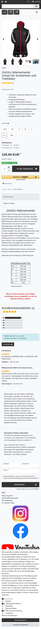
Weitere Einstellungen (9, 615)
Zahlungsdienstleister (13, 603)
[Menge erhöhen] (8, 167)
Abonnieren (19, 484)
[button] (20, 177)
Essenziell (9, 599)
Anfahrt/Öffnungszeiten (10, 498)
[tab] (20, 196)
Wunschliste (8, 183)
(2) (13, 83)
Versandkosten (18, 189)
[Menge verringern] (8, 170)
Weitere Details (8, 203)
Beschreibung (8, 197)
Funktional (9, 613)
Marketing (9, 606)
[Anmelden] (2, 2)
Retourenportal (7, 496)
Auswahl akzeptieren (20, 625)
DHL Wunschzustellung (13, 611)
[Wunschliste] (28, 2)
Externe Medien (11, 608)
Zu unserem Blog (8, 503)
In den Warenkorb (25, 169)
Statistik (8, 601)
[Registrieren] (6, 2)
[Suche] (36, 6)
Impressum (6, 590)
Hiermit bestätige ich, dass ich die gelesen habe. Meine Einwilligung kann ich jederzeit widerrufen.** (21, 477)
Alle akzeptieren (20, 620)
